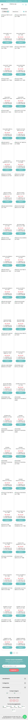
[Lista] (26, 11)
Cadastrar (13, 670)
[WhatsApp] (17, 700)
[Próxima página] (14, 653)
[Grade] (24, 11)
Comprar (7, 42)
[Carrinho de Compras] (26, 4)
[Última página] (17, 653)
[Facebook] (11, 700)
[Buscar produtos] (23, 4)
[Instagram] (14, 700)
